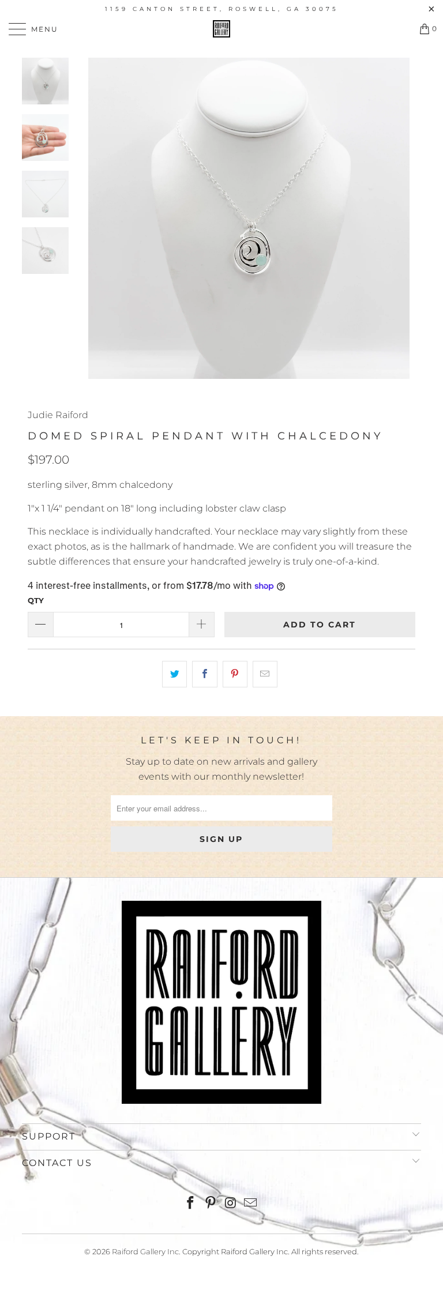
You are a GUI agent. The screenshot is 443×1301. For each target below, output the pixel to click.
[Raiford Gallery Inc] (221, 28)
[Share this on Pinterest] (235, 674)
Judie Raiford (58, 414)
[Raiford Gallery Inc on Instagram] (231, 1203)
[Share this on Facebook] (204, 674)
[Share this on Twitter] (174, 674)
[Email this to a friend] (265, 674)
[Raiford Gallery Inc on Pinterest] (211, 1203)
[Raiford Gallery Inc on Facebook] (191, 1203)
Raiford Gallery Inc (145, 1251)
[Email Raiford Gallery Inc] (251, 1203)
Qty (36, 600)
